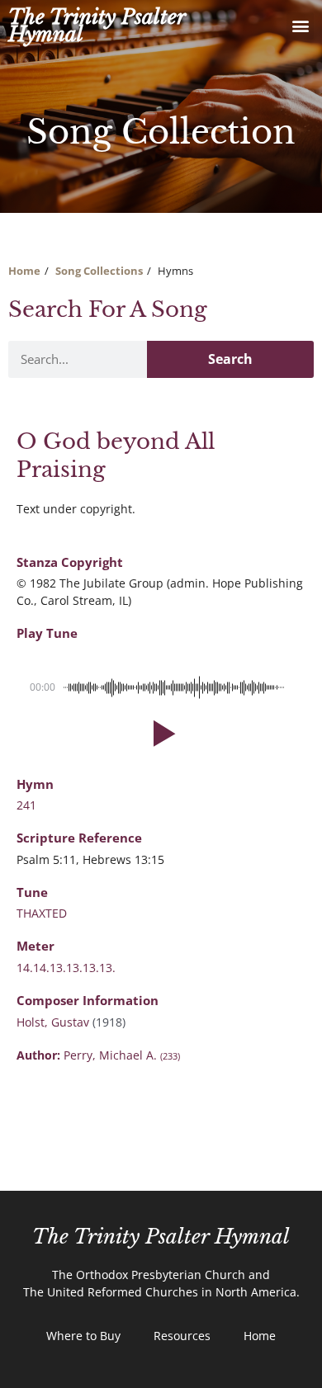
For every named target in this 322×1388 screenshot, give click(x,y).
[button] (300, 26)
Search (230, 359)
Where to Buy (83, 1335)
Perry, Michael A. (122, 1055)
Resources (182, 1335)
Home (24, 270)
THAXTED (42, 913)
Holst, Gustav (54, 1022)
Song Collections (99, 270)
